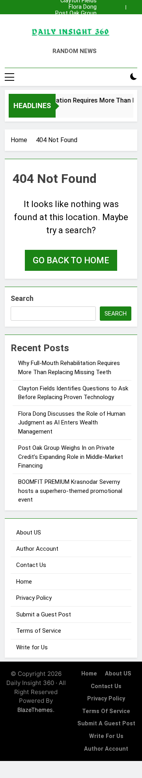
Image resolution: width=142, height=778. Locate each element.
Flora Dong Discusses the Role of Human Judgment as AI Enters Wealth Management (72, 7)
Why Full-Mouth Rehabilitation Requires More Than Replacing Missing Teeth (76, 20)
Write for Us (32, 647)
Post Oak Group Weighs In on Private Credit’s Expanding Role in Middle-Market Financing (74, 13)
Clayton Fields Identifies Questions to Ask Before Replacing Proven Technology (72, 26)
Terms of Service (38, 630)
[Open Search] (120, 77)
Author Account (37, 548)
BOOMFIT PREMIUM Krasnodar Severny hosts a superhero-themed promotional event (70, 490)
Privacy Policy (34, 597)
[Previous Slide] (119, 7)
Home (24, 581)
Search (22, 298)
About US (28, 532)
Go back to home (71, 260)
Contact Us (31, 565)
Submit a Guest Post (43, 614)
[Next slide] (131, 7)
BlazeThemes (35, 709)
